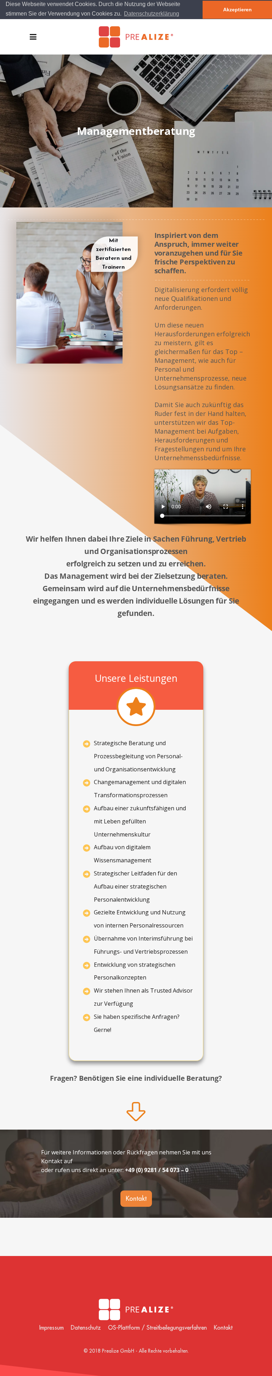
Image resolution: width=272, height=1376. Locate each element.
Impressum (51, 1327)
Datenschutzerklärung (151, 14)
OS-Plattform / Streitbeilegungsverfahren (157, 1327)
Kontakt (223, 1327)
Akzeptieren (237, 9)
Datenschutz (86, 1327)
